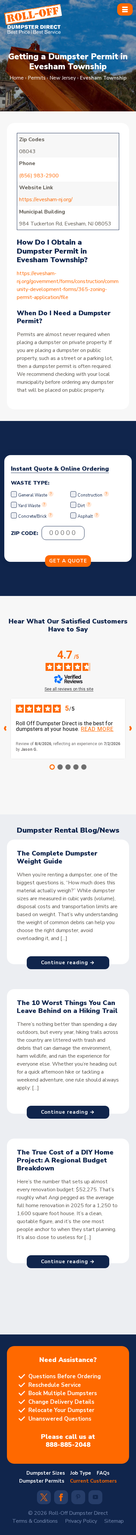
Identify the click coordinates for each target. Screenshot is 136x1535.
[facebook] (61, 1499)
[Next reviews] (130, 728)
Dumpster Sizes (45, 1473)
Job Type (80, 1473)
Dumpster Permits (41, 1481)
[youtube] (95, 1497)
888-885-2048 (68, 1445)
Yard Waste (29, 506)
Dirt (81, 506)
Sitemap (114, 1521)
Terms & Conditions (35, 1521)
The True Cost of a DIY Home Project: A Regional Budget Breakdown (65, 1160)
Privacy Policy (81, 1521)
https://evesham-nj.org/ (46, 199)
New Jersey (63, 78)
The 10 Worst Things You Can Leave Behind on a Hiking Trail (67, 1006)
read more (97, 729)
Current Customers (93, 1481)
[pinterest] (78, 1497)
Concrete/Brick (32, 516)
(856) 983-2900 (39, 175)
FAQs (103, 1473)
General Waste (33, 495)
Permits (37, 78)
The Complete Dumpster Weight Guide (57, 857)
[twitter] (44, 1499)
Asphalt (85, 516)
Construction (90, 495)
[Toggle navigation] (125, 9)
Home (17, 78)
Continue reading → (68, 962)
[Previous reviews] (5, 728)
